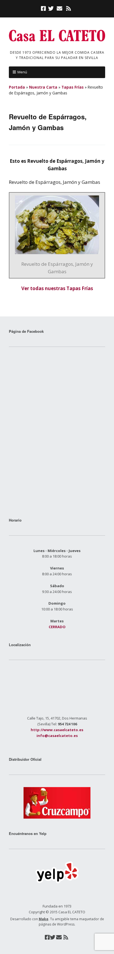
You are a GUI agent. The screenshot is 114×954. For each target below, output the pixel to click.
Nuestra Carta (43, 87)
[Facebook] (44, 8)
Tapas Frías (72, 87)
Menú (22, 71)
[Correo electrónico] (59, 8)
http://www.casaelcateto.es (57, 729)
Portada (17, 87)
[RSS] (68, 8)
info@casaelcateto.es (57, 735)
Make (43, 919)
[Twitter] (51, 8)
